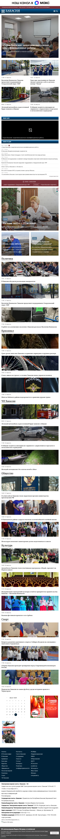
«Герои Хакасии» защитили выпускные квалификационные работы (20, 147)
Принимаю (54, 833)
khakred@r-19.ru (25, 812)
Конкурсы (19, 763)
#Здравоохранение (37, 754)
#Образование (35, 759)
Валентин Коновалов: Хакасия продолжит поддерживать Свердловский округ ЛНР (24, 162)
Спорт (5, 619)
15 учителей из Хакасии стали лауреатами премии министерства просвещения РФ (24, 174)
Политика (48, 184)
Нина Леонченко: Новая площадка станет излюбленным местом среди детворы (23, 155)
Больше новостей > (54, 176)
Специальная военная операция (10, 7)
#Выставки (34, 770)
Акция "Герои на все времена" (42, 7)
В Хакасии (4, 756)
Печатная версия (6, 770)
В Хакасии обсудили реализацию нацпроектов (14, 151)
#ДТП (32, 761)
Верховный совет (30, 7)
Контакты (19, 751)
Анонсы (3, 751)
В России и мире (6, 754)
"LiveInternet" (8, 832)
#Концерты (34, 768)
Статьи (18, 761)
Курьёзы (4, 763)
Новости (18, 759)
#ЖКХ (33, 756)
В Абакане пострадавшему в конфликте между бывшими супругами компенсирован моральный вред (29, 159)
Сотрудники (19, 756)
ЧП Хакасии (8, 401)
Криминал (7, 330)
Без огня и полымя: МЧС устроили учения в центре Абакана (17, 170)
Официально (5, 768)
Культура (6, 545)
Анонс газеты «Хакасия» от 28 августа (12, 166)
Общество (7, 473)
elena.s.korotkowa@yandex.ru (10, 819)
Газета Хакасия (21, 754)
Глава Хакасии (22, 7)
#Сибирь (33, 751)
